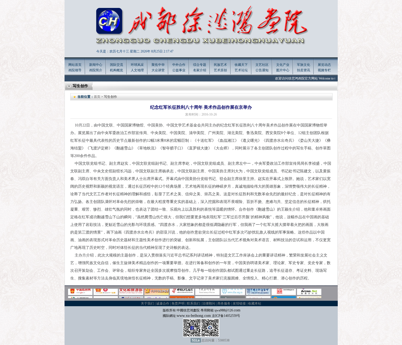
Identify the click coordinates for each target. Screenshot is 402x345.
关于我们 (147, 303)
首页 (97, 97)
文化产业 (282, 65)
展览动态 (324, 65)
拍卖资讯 (303, 70)
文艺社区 (262, 65)
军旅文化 (303, 65)
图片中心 (282, 70)
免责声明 (178, 303)
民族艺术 (220, 65)
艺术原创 (220, 70)
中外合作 (178, 65)
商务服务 (224, 303)
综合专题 (199, 65)
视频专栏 (324, 70)
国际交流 (116, 65)
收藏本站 (254, 303)
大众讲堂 (158, 70)
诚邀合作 (162, 303)
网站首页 (74, 65)
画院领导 (74, 70)
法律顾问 (208, 303)
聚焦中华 (158, 65)
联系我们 (193, 303)
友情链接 (239, 303)
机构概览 (116, 70)
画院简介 (95, 70)
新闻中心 (95, 65)
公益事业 (178, 70)
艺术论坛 (241, 70)
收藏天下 (241, 65)
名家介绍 (199, 70)
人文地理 (137, 70)
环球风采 (137, 65)
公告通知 (262, 70)
